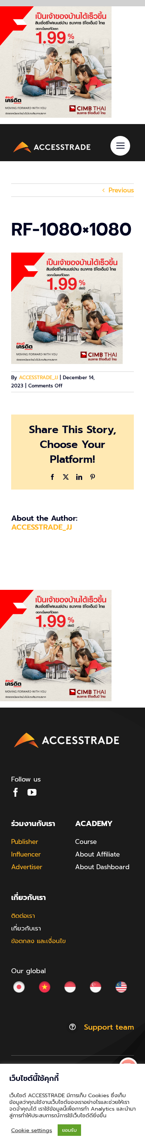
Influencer (26, 854)
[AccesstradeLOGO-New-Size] (52, 142)
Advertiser (26, 867)
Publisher (24, 842)
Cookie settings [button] (31, 1130)
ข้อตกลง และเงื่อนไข (38, 941)
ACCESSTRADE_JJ (38, 377)
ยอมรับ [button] (69, 1130)
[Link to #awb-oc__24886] (120, 146)
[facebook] (15, 792)
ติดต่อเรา (23, 915)
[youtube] (32, 792)
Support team (109, 1027)
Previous (121, 190)
